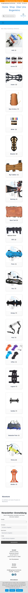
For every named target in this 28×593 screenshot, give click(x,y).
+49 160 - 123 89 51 (22, 3)
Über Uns (21, 7)
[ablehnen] (26, 587)
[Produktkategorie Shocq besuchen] (14, 449)
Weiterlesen (19, 590)
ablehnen (12, 590)
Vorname (3, 524)
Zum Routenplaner (14, 559)
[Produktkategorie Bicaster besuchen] (14, 143)
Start (2, 28)
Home (5, 7)
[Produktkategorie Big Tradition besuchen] (14, 166)
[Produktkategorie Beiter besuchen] (14, 121)
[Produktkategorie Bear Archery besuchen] (14, 99)
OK (6, 590)
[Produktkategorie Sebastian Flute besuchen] (14, 425)
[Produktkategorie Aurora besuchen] (14, 60)
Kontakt (14, 565)
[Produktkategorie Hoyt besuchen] (14, 327)
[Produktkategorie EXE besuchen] (14, 231)
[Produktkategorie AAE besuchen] (14, 40)
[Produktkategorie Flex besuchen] (14, 278)
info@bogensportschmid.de (8, 3)
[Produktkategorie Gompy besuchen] (14, 303)
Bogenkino (14, 10)
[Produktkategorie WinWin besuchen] (14, 474)
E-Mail (2, 535)
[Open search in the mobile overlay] (9, 16)
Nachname (3, 530)
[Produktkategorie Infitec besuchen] (14, 352)
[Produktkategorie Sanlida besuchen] (14, 400)
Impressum (14, 567)
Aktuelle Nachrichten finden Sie (14, 1)
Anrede (2, 519)
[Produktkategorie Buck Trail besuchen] (14, 211)
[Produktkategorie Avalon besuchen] (14, 77)
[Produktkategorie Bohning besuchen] (14, 189)
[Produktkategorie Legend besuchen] (14, 376)
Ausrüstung (10, 28)
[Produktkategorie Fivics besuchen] (14, 254)
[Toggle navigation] (3, 22)
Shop (12, 7)
